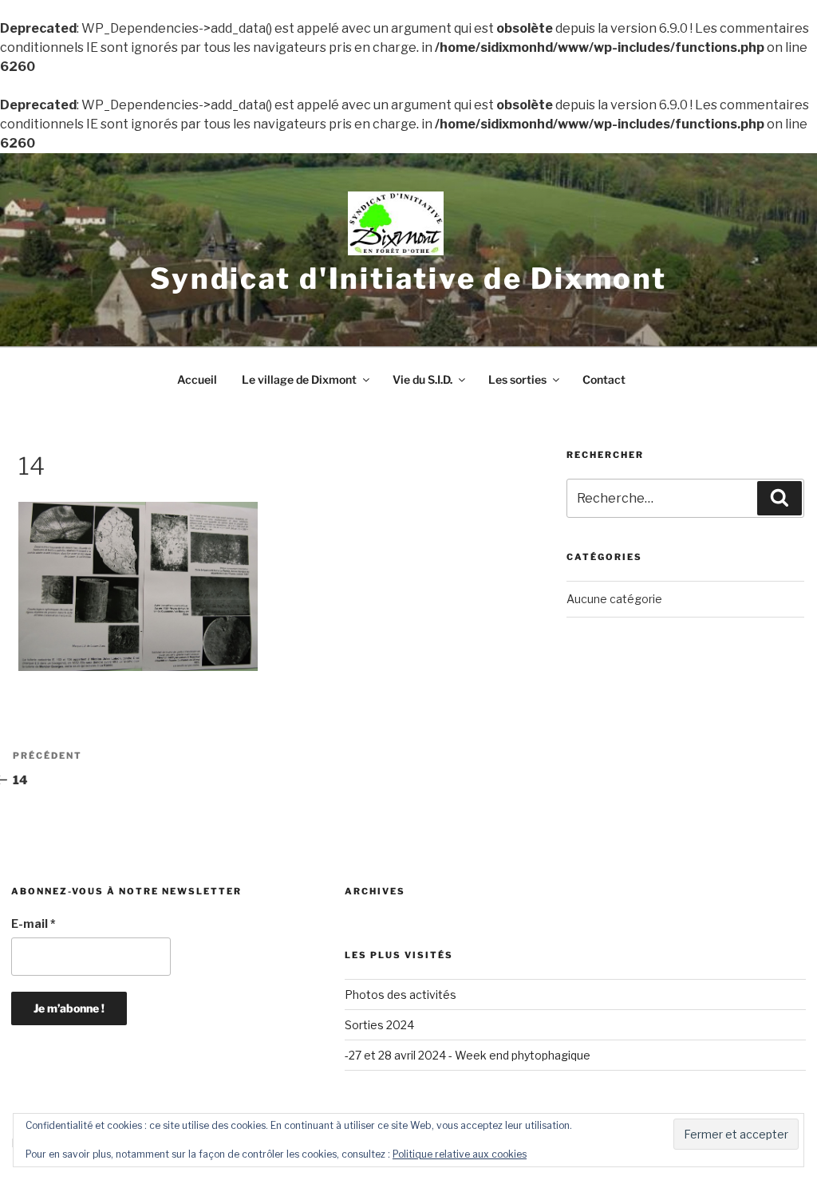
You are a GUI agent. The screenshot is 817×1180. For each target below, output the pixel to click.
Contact (604, 379)
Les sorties (517, 379)
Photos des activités (400, 994)
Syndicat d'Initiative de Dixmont (408, 278)
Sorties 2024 (379, 1025)
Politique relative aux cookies (460, 1154)
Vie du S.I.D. (422, 379)
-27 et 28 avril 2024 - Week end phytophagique (467, 1055)
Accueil (197, 379)
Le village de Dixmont (299, 379)
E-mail (33, 923)
